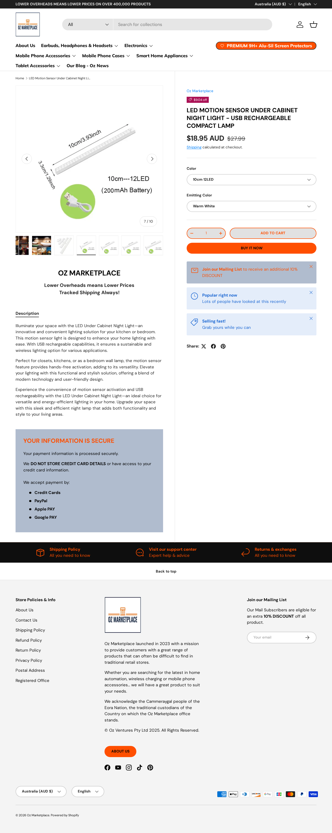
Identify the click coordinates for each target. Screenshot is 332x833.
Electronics (135, 45)
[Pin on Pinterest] (223, 346)
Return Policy (28, 650)
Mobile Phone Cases (103, 55)
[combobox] (167, 24)
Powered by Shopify (65, 815)
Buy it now (251, 248)
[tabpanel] (89, 370)
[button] (313, 24)
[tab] (27, 313)
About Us (25, 45)
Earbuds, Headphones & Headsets (77, 45)
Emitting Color (199, 195)
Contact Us (26, 620)
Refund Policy (29, 640)
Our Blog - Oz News (88, 65)
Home (20, 78)
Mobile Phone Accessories (43, 55)
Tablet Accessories (35, 65)
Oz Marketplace (200, 91)
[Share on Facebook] (213, 346)
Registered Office (32, 680)
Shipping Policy (30, 630)
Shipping (194, 147)
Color (191, 168)
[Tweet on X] (204, 346)
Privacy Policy (29, 660)
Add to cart (273, 233)
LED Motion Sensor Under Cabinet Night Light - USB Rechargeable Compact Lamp (60, 78)
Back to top (166, 571)
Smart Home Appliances (162, 55)
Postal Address (30, 670)
